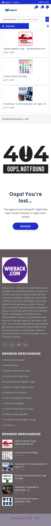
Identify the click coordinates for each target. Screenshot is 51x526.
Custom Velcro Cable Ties (16, 376)
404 (27, 119)
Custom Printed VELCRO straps (19, 408)
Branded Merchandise (12, 119)
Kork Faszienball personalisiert (18, 398)
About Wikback (11, 365)
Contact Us (10, 425)
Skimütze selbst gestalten (16, 414)
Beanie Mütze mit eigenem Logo (20, 381)
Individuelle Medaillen (14, 403)
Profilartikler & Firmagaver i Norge (20, 419)
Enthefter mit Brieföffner (16, 392)
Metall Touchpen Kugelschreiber (19, 387)
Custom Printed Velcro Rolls (17, 370)
